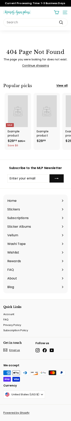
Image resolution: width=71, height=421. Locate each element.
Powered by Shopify (16, 413)
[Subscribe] (57, 178)
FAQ (5, 319)
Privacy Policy (12, 325)
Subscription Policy (15, 330)
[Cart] (56, 12)
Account (8, 314)
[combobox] (35, 22)
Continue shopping (35, 65)
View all (62, 85)
